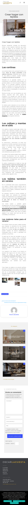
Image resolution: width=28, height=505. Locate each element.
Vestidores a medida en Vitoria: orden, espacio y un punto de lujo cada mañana (14, 353)
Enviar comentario (14, 436)
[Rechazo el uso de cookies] (26, 498)
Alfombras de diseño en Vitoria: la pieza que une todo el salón (14, 336)
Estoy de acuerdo (7, 501)
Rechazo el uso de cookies (19, 501)
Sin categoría (5, 294)
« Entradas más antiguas (8, 379)
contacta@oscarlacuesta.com (9, 484)
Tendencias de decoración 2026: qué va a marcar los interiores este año (14, 370)
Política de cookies (14, 503)
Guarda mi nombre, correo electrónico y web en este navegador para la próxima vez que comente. (13, 431)
